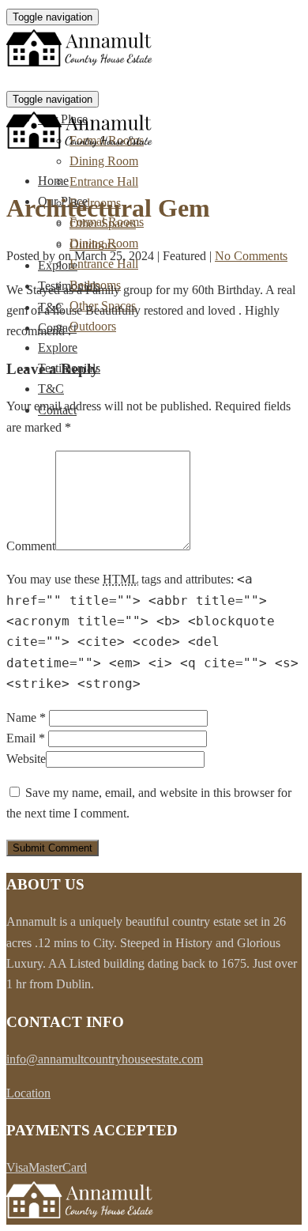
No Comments (251, 255)
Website (26, 758)
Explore (57, 347)
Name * (26, 717)
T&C (51, 388)
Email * (25, 738)
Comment (30, 546)
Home (53, 180)
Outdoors (92, 326)
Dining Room (103, 161)
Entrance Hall (103, 181)
